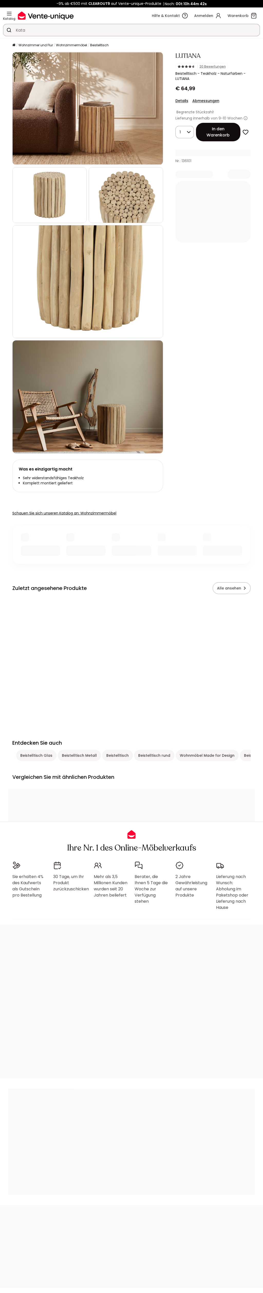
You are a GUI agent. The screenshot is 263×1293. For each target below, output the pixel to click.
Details (181, 100)
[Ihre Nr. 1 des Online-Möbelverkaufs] (45, 15)
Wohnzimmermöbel (71, 45)
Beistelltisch (99, 45)
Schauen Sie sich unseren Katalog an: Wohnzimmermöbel (64, 513)
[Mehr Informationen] (245, 118)
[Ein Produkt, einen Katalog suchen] (9, 30)
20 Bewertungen (213, 66)
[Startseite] (13, 45)
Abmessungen (205, 100)
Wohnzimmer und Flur (35, 45)
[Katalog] (9, 14)
